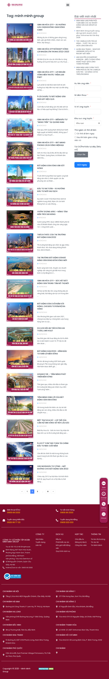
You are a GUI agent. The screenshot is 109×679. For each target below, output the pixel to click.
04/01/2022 (42, 357)
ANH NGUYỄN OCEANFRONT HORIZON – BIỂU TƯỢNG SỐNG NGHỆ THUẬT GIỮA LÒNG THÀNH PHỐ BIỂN (88, 60)
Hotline (103, 508)
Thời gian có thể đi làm (85, 130)
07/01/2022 (42, 264)
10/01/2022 (42, 241)
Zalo (104, 487)
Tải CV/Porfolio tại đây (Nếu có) (87, 148)
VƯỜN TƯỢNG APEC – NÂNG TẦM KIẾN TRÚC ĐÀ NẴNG (52, 213)
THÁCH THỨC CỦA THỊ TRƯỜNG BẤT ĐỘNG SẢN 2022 (51, 236)
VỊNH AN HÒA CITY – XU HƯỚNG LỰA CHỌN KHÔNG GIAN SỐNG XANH (51, 27)
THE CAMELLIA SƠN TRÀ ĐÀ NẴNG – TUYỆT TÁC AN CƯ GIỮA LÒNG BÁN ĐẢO (86, 43)
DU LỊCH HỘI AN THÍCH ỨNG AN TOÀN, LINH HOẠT (51, 329)
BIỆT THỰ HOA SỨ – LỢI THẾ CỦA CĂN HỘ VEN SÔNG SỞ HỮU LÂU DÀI (53, 421)
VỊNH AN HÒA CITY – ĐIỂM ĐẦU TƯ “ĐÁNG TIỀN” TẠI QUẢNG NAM (52, 120)
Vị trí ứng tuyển (81, 106)
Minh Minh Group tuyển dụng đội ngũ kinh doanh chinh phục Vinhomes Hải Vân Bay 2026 (88, 34)
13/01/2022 (42, 81)
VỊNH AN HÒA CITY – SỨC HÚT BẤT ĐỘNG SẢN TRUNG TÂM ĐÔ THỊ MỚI (53, 282)
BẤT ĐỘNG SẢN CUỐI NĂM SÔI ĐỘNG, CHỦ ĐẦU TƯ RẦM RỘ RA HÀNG (51, 306)
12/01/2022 (42, 172)
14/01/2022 (42, 55)
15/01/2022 (42, 33)
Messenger (104, 498)
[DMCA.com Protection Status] (46, 668)
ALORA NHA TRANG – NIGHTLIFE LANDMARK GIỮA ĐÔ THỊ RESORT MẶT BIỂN (88, 51)
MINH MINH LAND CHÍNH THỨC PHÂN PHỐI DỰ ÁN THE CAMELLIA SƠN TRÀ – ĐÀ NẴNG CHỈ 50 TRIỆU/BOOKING (88, 70)
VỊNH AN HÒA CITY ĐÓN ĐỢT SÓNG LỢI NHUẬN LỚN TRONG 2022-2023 (53, 50)
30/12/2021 (42, 380)
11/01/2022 (42, 218)
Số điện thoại (80, 95)
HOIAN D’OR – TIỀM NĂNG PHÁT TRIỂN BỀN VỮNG (51, 375)
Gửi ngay (82, 164)
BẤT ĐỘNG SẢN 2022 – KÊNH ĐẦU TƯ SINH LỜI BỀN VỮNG (52, 352)
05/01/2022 (42, 287)
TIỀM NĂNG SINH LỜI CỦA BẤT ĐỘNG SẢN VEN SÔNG (50, 398)
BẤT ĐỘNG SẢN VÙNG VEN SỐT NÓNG (51, 167)
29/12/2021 (42, 426)
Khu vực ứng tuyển (83, 118)
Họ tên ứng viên (81, 83)
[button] (68, 5)
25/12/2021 (42, 472)
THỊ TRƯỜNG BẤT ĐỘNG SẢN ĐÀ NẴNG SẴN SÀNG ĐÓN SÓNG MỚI (52, 259)
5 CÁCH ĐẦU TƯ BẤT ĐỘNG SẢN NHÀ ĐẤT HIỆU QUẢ (51, 97)
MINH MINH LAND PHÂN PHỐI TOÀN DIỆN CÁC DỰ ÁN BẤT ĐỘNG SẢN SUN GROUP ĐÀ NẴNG (86, 23)
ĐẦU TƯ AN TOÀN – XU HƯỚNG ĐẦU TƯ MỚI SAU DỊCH (51, 190)
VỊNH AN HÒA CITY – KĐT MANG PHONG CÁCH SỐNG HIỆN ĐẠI (51, 143)
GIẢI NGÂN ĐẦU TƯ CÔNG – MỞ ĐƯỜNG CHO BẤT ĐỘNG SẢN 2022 (52, 467)
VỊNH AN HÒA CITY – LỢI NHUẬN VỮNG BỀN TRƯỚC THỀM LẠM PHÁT (51, 75)
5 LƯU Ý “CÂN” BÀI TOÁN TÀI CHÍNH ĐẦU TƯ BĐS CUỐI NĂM (52, 444)
